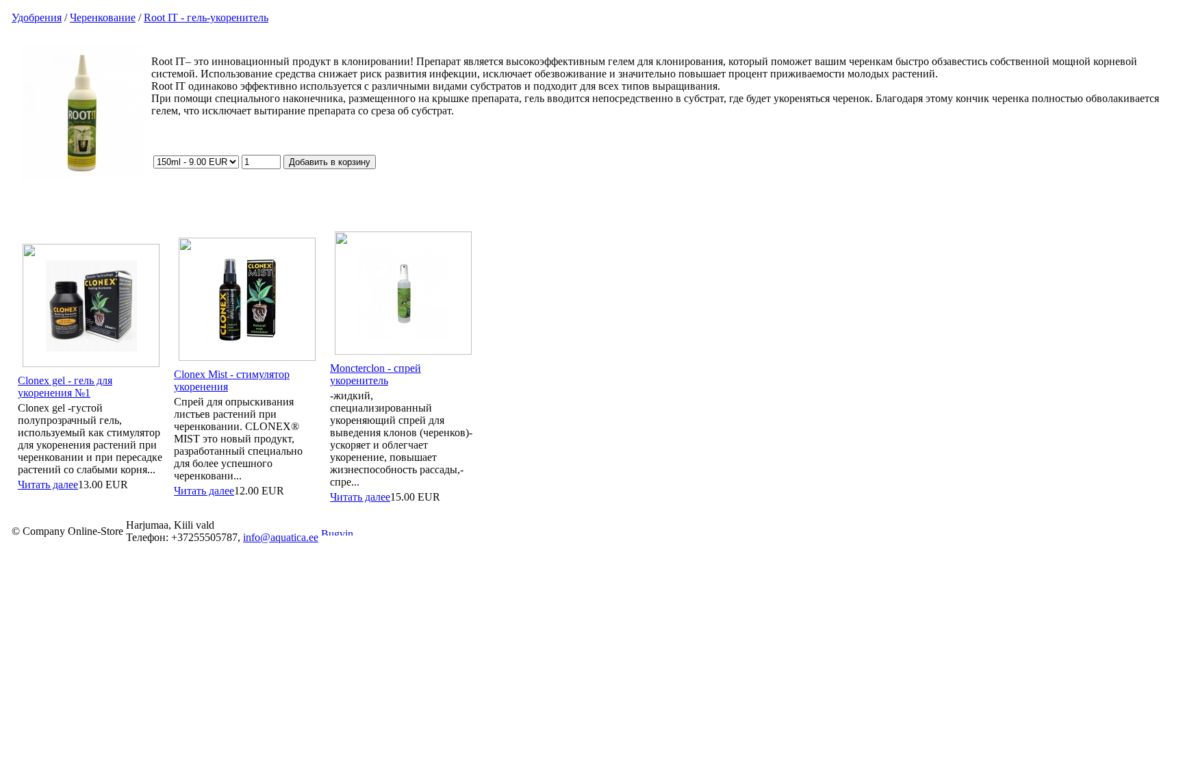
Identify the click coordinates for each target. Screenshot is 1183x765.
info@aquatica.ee (280, 537)
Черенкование (103, 17)
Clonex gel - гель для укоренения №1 (65, 387)
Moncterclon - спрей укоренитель (375, 374)
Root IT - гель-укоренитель (206, 17)
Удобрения (37, 17)
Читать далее (48, 484)
